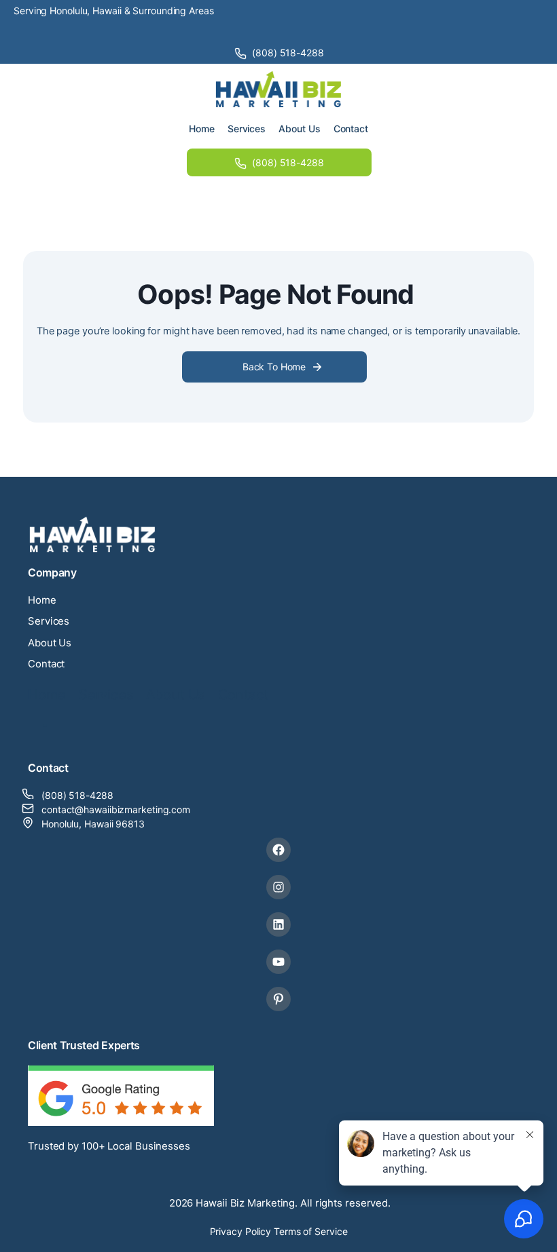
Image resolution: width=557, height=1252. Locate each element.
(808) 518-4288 (287, 52)
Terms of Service (310, 1231)
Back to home (274, 366)
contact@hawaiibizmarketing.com (115, 809)
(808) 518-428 (74, 795)
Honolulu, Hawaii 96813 (93, 823)
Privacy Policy (241, 1231)
